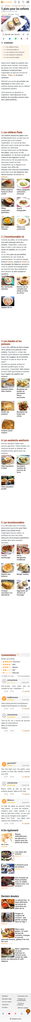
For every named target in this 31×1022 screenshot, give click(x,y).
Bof (13, 670)
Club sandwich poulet (7, 488)
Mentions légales (23, 1008)
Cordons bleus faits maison (7, 390)
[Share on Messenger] (9, 38)
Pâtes (10, 75)
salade (10, 262)
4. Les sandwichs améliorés (14, 55)
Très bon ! (16, 662)
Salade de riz (6, 307)
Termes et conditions (20, 1004)
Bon (14, 664)
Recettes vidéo (7, 999)
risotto (24, 262)
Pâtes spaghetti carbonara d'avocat (23, 192)
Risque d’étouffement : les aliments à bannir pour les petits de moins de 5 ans (14, 839)
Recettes (5, 996)
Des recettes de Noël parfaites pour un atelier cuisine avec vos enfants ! (22, 882)
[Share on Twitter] (21, 38)
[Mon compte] (19, 2)
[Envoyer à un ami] (23, 34)
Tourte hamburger (5, 556)
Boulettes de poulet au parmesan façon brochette (22, 393)
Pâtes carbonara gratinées (5, 210)
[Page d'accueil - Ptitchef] (2, 6)
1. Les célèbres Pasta (11, 47)
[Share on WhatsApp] (15, 38)
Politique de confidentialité (21, 999)
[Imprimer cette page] (28, 34)
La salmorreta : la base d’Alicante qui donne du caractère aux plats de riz (22, 904)
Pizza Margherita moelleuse (21, 557)
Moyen (15, 667)
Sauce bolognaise (21, 209)
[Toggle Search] (23, 2)
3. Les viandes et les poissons (14, 52)
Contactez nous (23, 996)
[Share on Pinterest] (27, 38)
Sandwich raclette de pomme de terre (21, 469)
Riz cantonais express (6, 288)
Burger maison (23, 574)
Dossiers (5, 1007)
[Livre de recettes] (15, 2)
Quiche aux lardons (5, 575)
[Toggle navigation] (28, 2)
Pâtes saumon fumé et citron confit (7, 192)
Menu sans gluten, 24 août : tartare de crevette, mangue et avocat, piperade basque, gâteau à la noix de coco (15, 935)
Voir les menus (6, 1002)
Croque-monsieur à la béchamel (6, 593)
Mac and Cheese (4, 228)
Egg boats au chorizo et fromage (22, 593)
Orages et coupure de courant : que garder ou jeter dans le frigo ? (21, 917)
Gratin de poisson (5, 413)
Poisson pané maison (6, 432)
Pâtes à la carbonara (21, 228)
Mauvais (15, 673)
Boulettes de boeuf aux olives (22, 414)
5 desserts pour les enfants (21, 866)
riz (14, 75)
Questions (5, 1004)
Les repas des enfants (21, 853)
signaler (27, 691)
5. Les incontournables (12, 57)
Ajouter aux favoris (12, 34)
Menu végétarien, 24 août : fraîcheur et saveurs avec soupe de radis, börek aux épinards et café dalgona (15, 955)
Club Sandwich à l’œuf (7, 467)
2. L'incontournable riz (12, 49)
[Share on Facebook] (3, 38)
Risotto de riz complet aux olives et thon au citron (22, 290)
